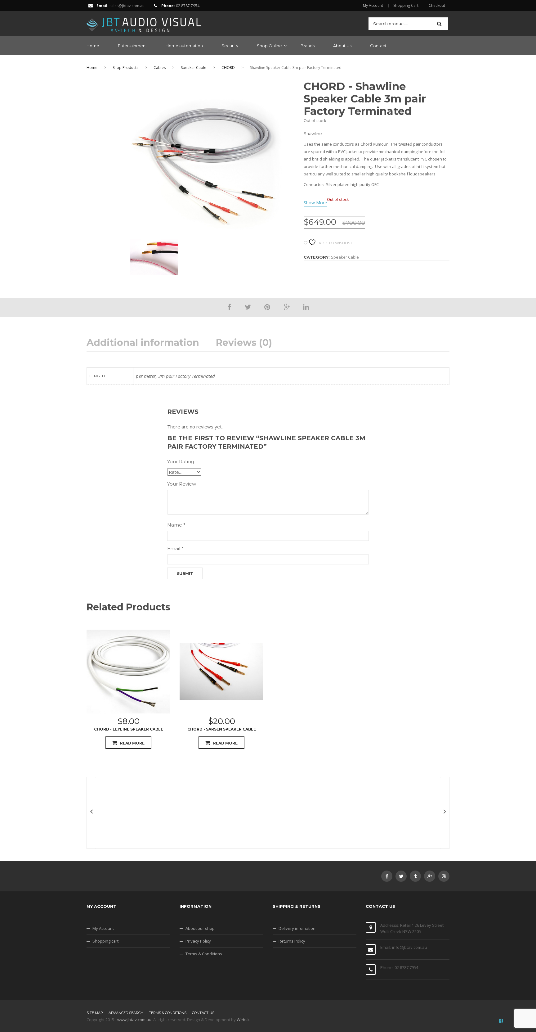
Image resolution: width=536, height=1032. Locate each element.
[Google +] (287, 306)
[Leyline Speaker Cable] (128, 671)
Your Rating (180, 461)
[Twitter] (248, 306)
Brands (308, 45)
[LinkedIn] (306, 306)
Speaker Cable (193, 67)
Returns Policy (292, 941)
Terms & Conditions (203, 954)
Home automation (184, 45)
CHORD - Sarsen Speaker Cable (221, 729)
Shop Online (269, 45)
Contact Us (203, 1013)
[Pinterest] (267, 306)
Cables (160, 67)
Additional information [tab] (143, 342)
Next (444, 813)
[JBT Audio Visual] (144, 23)
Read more (132, 743)
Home (93, 45)
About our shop (200, 928)
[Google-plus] (429, 876)
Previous (91, 813)
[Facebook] (229, 306)
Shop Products (125, 67)
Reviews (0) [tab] (244, 342)
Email (175, 548)
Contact (378, 45)
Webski (244, 1019)
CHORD (228, 67)
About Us (342, 45)
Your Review (181, 484)
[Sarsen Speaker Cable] (221, 671)
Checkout (437, 5)
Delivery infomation (297, 928)
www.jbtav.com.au (134, 1019)
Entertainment (132, 45)
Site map (95, 1013)
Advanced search (126, 1013)
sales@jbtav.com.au (127, 5)
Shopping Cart (405, 5)
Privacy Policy (198, 941)
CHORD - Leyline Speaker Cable (128, 729)
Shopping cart (105, 941)
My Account (373, 5)
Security (229, 45)
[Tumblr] (415, 876)
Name (176, 525)
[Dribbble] (443, 876)
